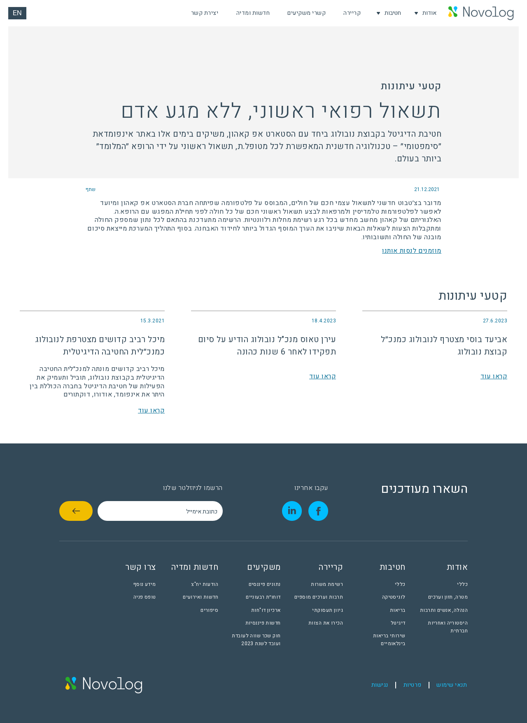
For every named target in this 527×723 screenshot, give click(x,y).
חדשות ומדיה (253, 13)
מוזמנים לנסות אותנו (411, 251)
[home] (481, 13)
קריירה (352, 13)
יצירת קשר (205, 13)
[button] (425, 13)
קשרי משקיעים (306, 13)
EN (17, 14)
